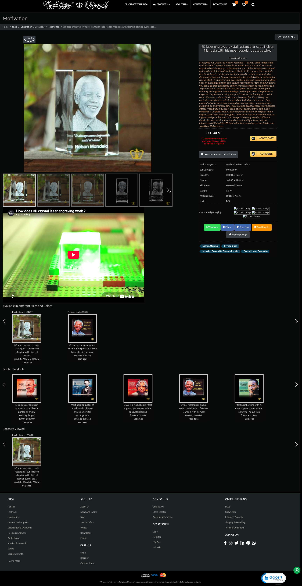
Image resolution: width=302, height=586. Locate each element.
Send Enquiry (262, 227)
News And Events (88, 512)
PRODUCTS (162, 4)
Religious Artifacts (17, 533)
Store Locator (159, 512)
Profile (83, 538)
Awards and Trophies (18, 522)
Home (6, 27)
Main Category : (208, 164)
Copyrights (230, 512)
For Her (11, 507)
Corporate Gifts (15, 554)
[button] (168, 190)
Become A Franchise (163, 517)
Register (84, 558)
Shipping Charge (239, 234)
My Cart (157, 542)
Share (228, 227)
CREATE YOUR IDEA (137, 4)
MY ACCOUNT (220, 4)
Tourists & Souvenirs (17, 543)
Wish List (157, 547)
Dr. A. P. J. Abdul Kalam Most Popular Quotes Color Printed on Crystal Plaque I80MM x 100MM (82, 412)
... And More (14, 561)
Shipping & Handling (235, 522)
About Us (84, 507)
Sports (11, 549)
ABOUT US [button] (180, 4)
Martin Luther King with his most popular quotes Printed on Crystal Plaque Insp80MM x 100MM (193, 412)
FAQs (227, 507)
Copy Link (244, 227)
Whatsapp (213, 227)
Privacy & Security (234, 517)
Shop (14, 27)
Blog (82, 517)
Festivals (12, 512)
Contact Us (158, 507)
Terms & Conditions (234, 528)
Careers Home (87, 563)
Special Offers (87, 522)
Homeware (13, 517)
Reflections (13, 538)
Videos (83, 528)
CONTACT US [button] (199, 4)
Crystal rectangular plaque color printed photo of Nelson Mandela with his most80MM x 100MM (82, 352)
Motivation (54, 27)
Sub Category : (207, 170)
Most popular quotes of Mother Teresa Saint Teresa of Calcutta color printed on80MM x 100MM (249, 412)
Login (83, 553)
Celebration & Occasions (32, 27)
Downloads (85, 533)
